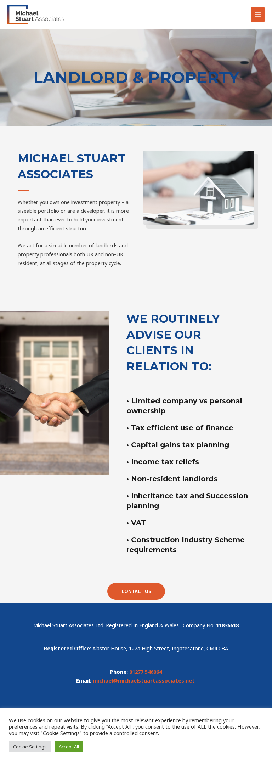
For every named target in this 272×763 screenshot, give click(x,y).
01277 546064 (145, 671)
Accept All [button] (69, 747)
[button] (136, 591)
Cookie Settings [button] (30, 747)
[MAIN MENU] (258, 14)
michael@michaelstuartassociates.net (144, 680)
